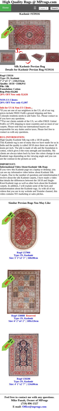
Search (55, 8)
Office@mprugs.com (34, 406)
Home (5, 7)
